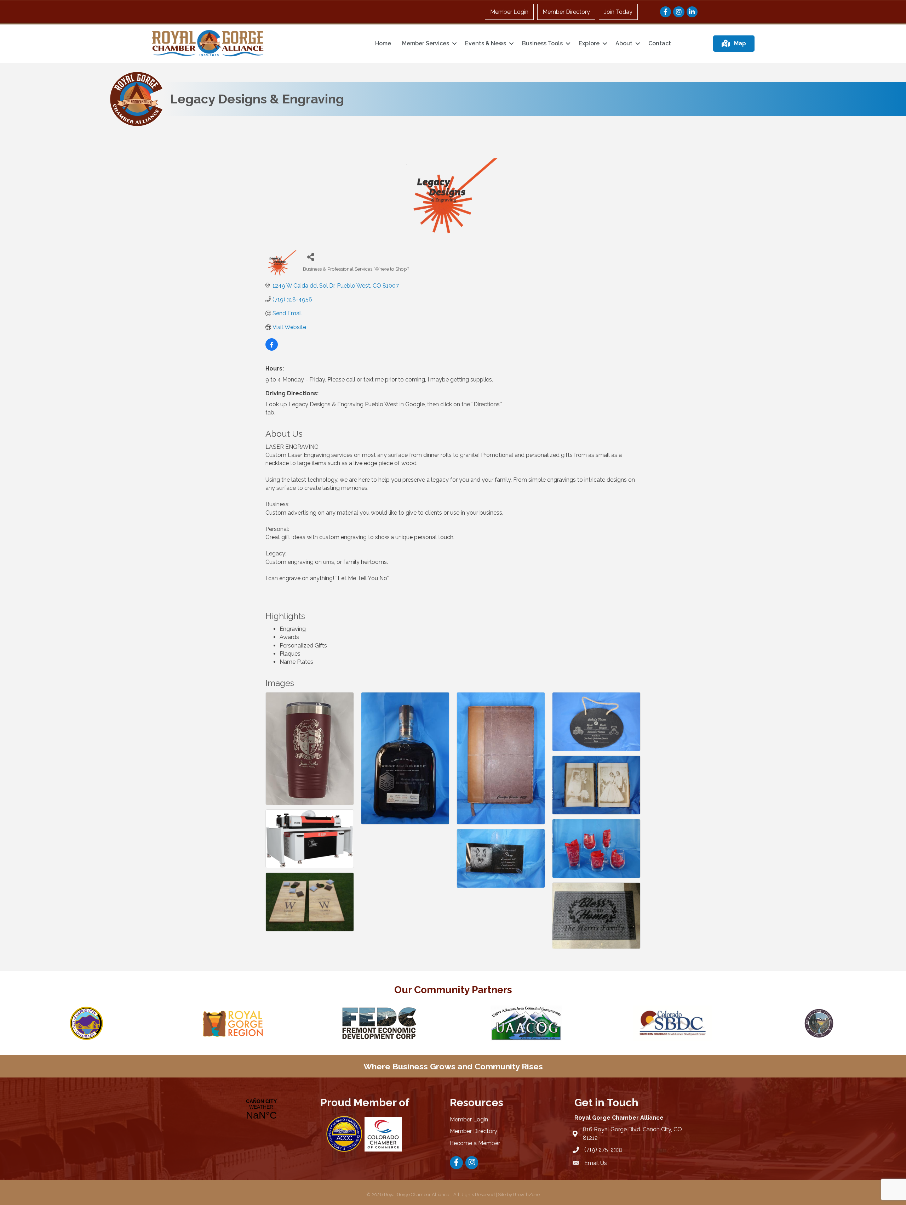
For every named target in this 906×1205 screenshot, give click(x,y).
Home (383, 43)
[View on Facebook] (271, 348)
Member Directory (566, 12)
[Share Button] (311, 257)
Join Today (618, 12)
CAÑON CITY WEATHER (261, 1109)
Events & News (485, 43)
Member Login (509, 12)
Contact (659, 43)
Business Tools (542, 43)
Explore (589, 43)
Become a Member (475, 1143)
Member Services (425, 43)
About (623, 43)
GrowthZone (526, 1194)
